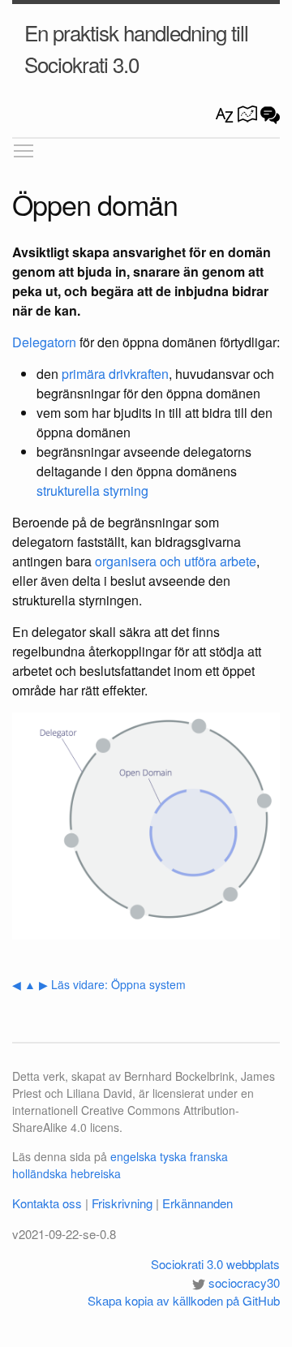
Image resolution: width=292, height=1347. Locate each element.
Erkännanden (197, 1202)
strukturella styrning (92, 490)
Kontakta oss (47, 1202)
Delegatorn (44, 342)
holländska (39, 1173)
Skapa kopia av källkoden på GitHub (184, 1300)
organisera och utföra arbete (175, 561)
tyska (173, 1156)
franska (209, 1156)
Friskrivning (122, 1202)
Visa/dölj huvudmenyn (23, 150)
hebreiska (96, 1173)
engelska (133, 1156)
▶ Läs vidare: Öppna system (112, 984)
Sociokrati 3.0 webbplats (215, 1263)
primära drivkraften (115, 373)
